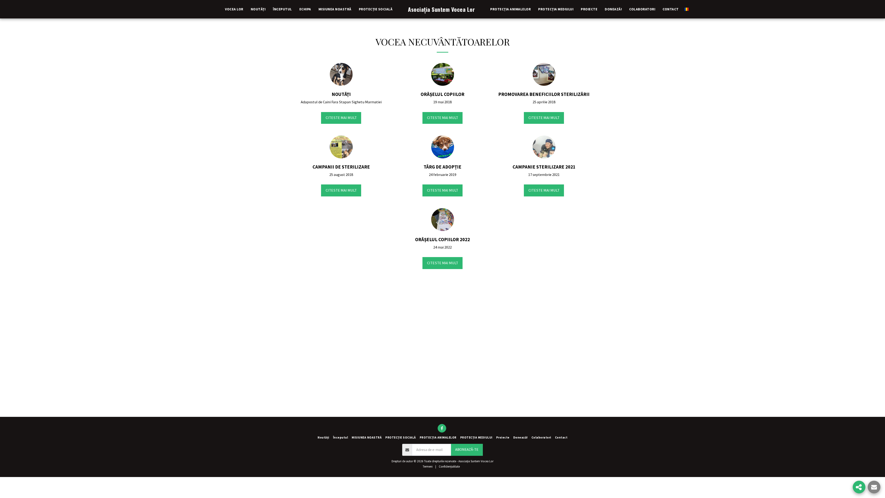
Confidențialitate (449, 466)
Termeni (428, 466)
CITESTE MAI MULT (341, 117)
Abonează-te (466, 449)
